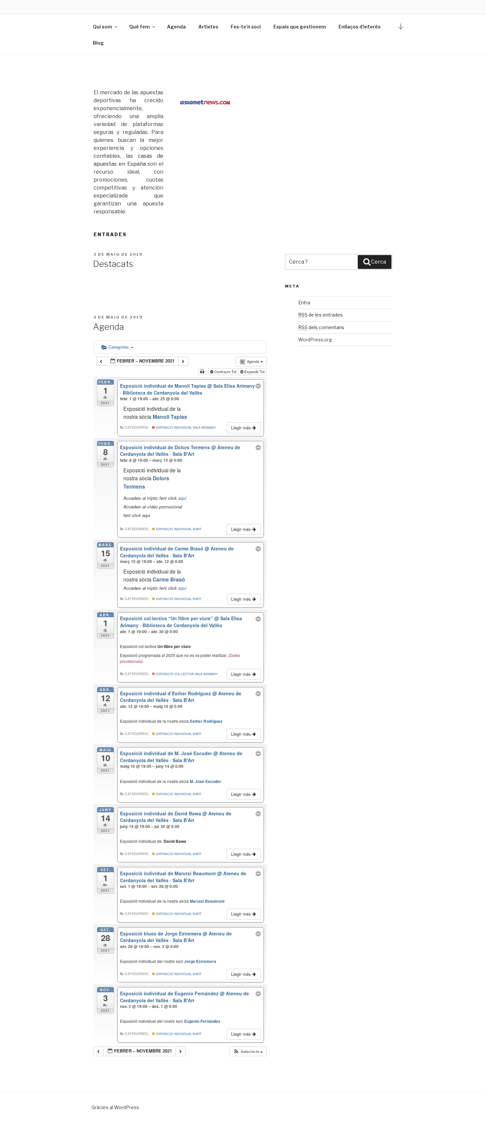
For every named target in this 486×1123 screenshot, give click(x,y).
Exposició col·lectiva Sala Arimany (186, 673)
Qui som (102, 26)
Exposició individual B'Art (178, 529)
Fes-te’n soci (246, 26)
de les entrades (320, 315)
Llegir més (241, 427)
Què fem (139, 26)
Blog (98, 43)
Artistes (208, 26)
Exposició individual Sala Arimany (185, 427)
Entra (304, 302)
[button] (248, 1051)
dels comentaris (321, 327)
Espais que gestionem (299, 26)
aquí (182, 498)
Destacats (113, 264)
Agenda (176, 26)
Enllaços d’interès (360, 26)
